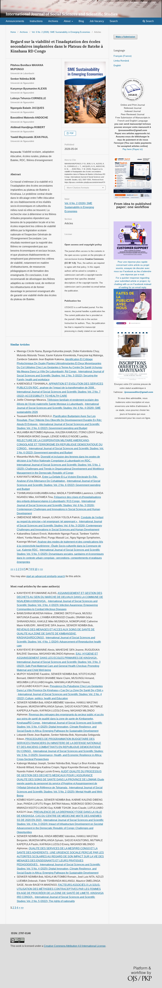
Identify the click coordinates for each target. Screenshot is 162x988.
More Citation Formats (78, 187)
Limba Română (121, 60)
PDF (71, 133)
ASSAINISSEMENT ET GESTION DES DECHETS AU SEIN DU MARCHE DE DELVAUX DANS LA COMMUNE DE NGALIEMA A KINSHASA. (60, 597)
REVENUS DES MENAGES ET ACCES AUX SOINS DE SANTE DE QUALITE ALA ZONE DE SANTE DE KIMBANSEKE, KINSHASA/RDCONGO (56, 633)
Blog (81, 21)
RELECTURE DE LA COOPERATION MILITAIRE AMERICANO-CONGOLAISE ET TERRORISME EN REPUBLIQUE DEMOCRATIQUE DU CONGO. (60, 444)
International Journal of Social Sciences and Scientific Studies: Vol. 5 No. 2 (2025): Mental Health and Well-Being (60, 791)
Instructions (36, 21)
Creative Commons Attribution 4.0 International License (75, 946)
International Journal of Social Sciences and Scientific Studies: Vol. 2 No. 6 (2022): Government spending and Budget (58, 485)
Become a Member (139, 2)
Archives (53, 21)
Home (13, 32)
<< (11, 569)
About (67, 21)
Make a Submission (125, 37)
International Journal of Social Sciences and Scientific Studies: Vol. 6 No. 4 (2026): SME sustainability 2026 (59, 408)
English (117, 65)
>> (41, 569)
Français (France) (123, 56)
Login (153, 2)
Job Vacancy (97, 21)
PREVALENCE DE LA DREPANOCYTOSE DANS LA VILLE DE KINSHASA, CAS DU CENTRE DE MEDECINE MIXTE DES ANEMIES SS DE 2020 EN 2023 (59, 816)
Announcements (15, 21)
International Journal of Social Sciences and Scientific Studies (62, 14)
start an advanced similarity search (45, 576)
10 (35, 569)
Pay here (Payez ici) (133, 149)
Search (114, 21)
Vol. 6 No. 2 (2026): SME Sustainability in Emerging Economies (61, 32)
